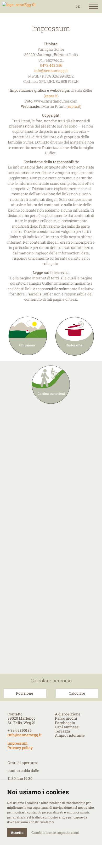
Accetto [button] (17, 832)
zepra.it (51, 96)
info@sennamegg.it (51, 70)
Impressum (17, 743)
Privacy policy (20, 747)
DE (78, 6)
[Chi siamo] (19, 6)
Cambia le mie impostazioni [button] (55, 832)
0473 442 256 (51, 65)
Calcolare (77, 693)
